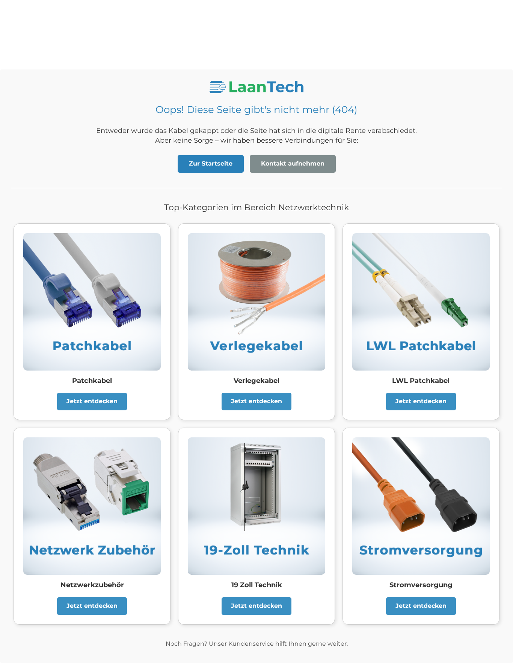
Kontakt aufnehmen (292, 163)
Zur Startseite (210, 163)
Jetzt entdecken (92, 401)
